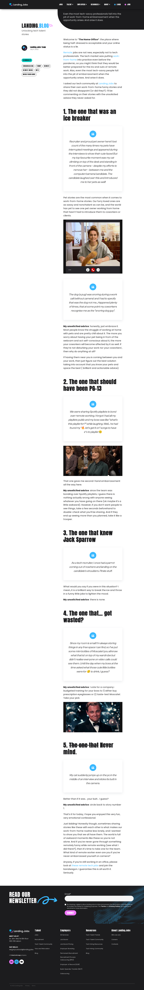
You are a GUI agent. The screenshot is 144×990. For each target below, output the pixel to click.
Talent (69, 4)
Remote (67, 52)
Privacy (27, 986)
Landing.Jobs (106, 83)
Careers (114, 939)
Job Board (64, 939)
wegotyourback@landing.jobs (21, 949)
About (106, 4)
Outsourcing (64, 973)
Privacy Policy (114, 906)
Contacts (114, 944)
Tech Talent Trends (93, 935)
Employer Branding (67, 949)
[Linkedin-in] (11, 962)
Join (128, 4)
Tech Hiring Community (94, 949)
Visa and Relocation (42, 949)
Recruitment (39, 939)
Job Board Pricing (66, 944)
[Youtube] (21, 962)
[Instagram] (16, 962)
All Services (64, 935)
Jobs (61, 4)
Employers (81, 4)
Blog (36, 953)
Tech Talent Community (43, 944)
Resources (95, 4)
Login (119, 4)
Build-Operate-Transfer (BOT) (71, 969)
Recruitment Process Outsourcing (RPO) (67, 958)
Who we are (115, 935)
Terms (103, 906)
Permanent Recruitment (69, 953)
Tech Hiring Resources (94, 944)
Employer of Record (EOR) (70, 964)
